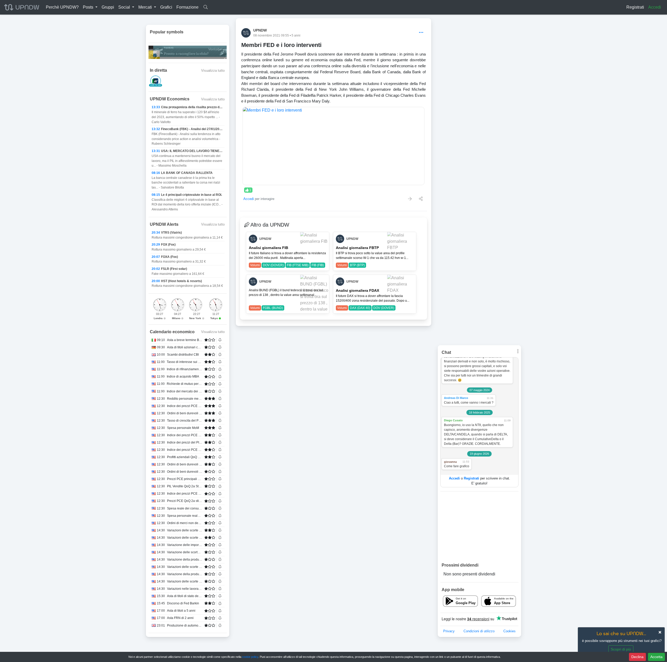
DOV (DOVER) (273, 265)
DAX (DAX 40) (360, 308)
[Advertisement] (479, 526)
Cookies (509, 631)
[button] (90, 7)
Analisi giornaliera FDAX (357, 290)
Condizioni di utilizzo (479, 631)
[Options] (421, 33)
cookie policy (250, 656)
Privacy (449, 631)
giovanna (450, 461)
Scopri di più (621, 649)
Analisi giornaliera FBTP (357, 248)
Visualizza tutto (213, 70)
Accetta (656, 657)
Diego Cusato (453, 420)
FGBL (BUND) (273, 308)
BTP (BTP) (357, 265)
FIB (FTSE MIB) (297, 265)
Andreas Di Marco (456, 397)
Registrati (635, 7)
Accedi (654, 7)
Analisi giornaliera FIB (268, 248)
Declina (637, 657)
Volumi (255, 265)
